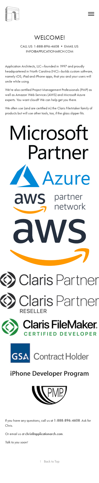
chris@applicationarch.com (44, 434)
